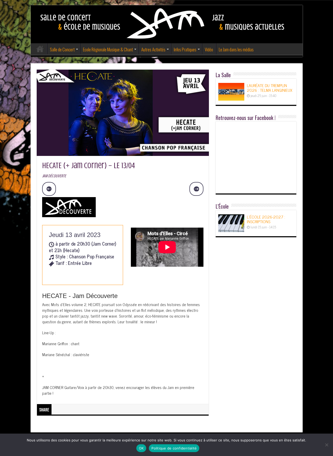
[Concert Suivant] (196, 189)
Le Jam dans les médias (236, 49)
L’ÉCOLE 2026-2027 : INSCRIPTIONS (266, 219)
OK (141, 448)
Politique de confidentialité (174, 448)
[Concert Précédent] (49, 189)
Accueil (40, 48)
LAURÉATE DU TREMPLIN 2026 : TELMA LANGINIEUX (269, 87)
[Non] (326, 444)
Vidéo (209, 49)
